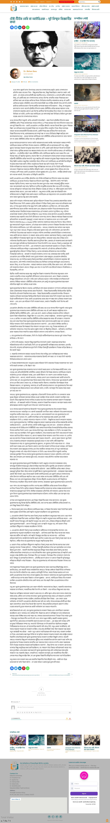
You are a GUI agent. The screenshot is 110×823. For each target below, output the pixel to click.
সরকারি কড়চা (45, 10)
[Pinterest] (24, 27)
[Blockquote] (31, 712)
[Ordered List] (27, 712)
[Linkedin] (20, 27)
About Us (42, 1)
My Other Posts (28, 77)
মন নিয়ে (58, 6)
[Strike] (25, 712)
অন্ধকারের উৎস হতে (78, 10)
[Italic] (20, 712)
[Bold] (18, 712)
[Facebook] (11, 2)
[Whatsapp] (27, 27)
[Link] (36, 712)
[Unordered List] (29, 712)
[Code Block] (34, 712)
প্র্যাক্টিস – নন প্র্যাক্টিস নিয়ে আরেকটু (84, 41)
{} (38, 712)
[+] (40, 712)
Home (37, 1)
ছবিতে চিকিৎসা (43, 6)
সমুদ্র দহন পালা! (78, 72)
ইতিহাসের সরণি (95, 10)
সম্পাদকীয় (87, 10)
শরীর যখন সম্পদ (85, 6)
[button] (66, 2)
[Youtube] (19, 2)
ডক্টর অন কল (34, 6)
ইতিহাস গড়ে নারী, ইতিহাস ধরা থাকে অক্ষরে (87, 166)
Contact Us (48, 1)
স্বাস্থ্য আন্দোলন (36, 10)
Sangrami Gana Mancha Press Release (86, 135)
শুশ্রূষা (76, 103)
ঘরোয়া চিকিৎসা (75, 6)
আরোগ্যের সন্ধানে (24, 6)
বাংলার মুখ (54, 10)
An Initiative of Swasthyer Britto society (34, 763)
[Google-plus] (17, 2)
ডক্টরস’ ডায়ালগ (66, 6)
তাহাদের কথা (67, 10)
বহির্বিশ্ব (60, 10)
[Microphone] (22, 2)
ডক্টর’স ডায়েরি (95, 6)
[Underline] (22, 712)
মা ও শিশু (51, 6)
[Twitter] (14, 2)
